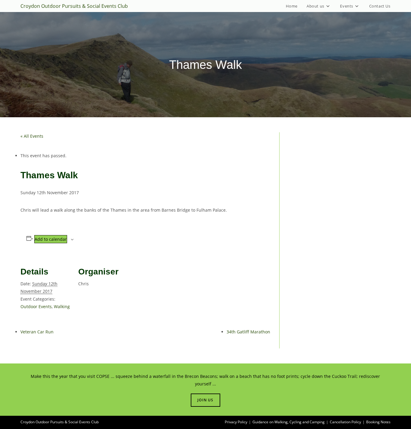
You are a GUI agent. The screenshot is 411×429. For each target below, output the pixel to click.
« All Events (31, 136)
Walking (62, 306)
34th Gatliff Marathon (248, 332)
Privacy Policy (236, 421)
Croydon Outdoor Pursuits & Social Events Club (74, 6)
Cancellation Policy (345, 421)
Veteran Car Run (37, 332)
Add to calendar (51, 239)
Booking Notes (378, 421)
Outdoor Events (36, 306)
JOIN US (205, 400)
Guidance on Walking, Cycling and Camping (288, 421)
